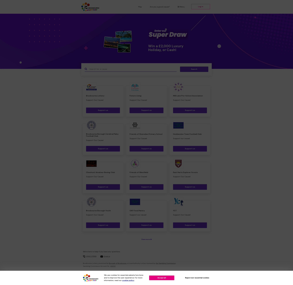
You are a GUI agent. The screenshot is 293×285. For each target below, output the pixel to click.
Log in (200, 6)
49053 (112, 266)
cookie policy (128, 280)
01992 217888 (91, 256)
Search (194, 69)
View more (145, 239)
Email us (107, 256)
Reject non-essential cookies (197, 278)
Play (140, 7)
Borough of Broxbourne (117, 263)
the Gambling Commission (166, 263)
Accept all (161, 278)
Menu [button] (182, 7)
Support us (103, 110)
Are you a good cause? (160, 7)
